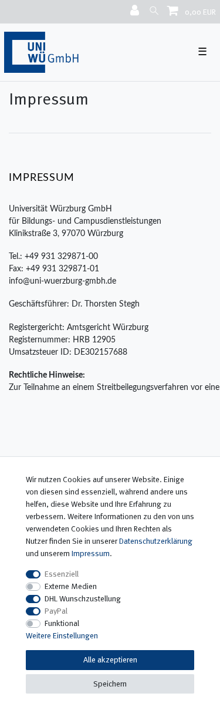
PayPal (56, 610)
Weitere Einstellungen (62, 635)
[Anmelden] (135, 11)
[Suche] (154, 10)
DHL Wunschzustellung (83, 598)
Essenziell (62, 573)
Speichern (110, 683)
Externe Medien (71, 586)
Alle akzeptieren (110, 659)
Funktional (62, 623)
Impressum (91, 553)
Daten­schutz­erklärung (155, 541)
